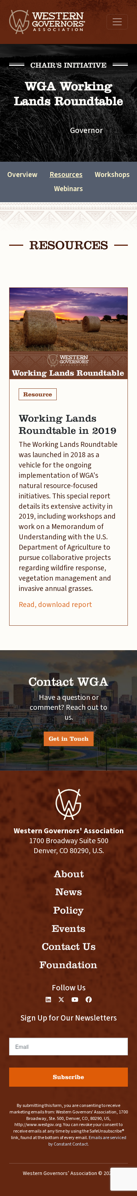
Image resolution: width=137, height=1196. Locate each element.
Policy (68, 910)
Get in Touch (69, 738)
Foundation (68, 965)
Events (68, 929)
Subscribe (68, 1077)
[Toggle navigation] (117, 21)
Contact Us (69, 947)
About (69, 874)
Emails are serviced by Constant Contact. (87, 1140)
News (68, 892)
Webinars (68, 188)
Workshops (112, 174)
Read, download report (55, 604)
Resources (66, 174)
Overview (22, 174)
